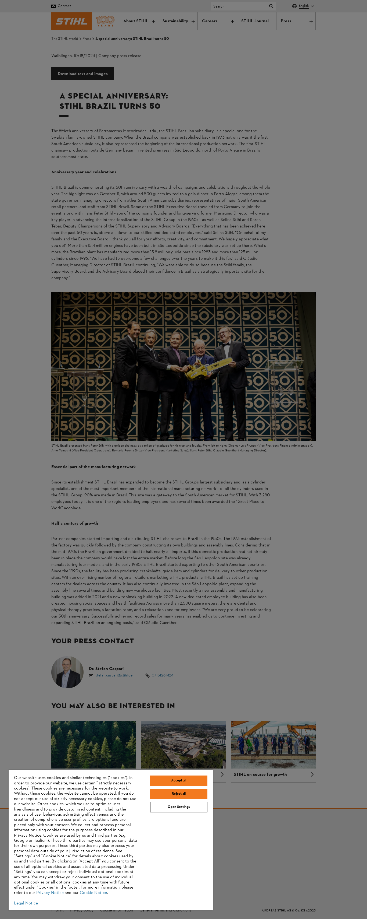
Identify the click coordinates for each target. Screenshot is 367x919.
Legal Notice (26, 903)
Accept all (178, 780)
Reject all (179, 793)
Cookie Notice (93, 893)
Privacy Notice (50, 893)
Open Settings (179, 807)
